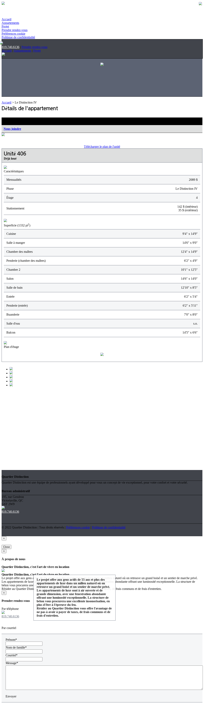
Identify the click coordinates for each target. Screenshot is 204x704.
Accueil (6, 19)
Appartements (10, 23)
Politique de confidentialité (18, 37)
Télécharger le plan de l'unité (102, 146)
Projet (5, 26)
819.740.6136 (10, 47)
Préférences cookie (13, 33)
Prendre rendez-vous (14, 30)
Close (6, 546)
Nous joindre (12, 128)
